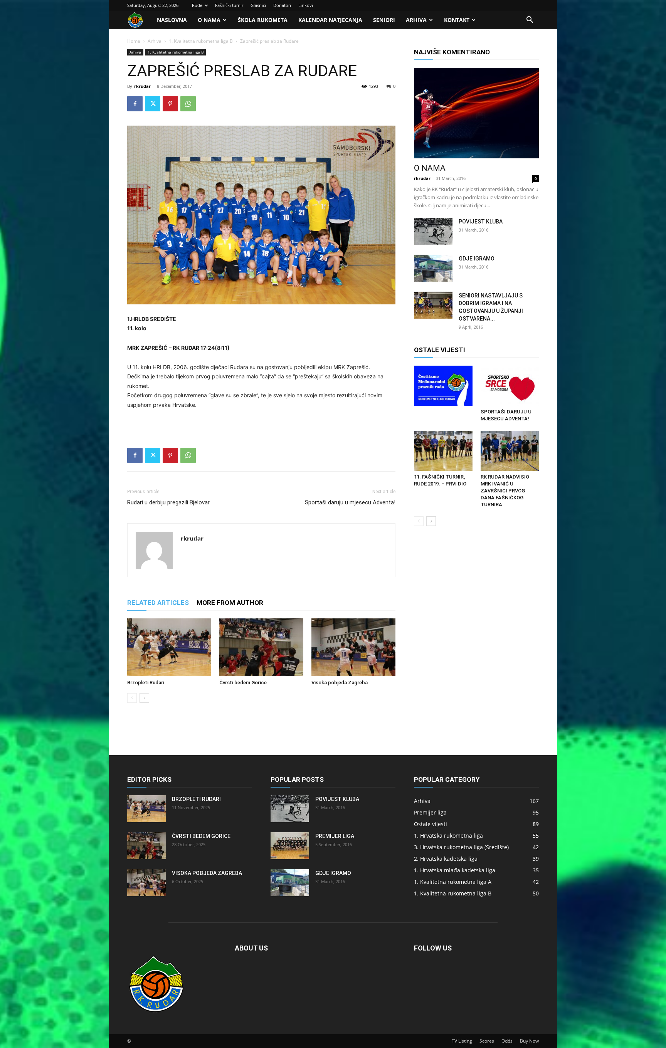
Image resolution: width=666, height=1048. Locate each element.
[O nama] (476, 113)
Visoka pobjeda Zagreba (339, 682)
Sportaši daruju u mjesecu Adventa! (350, 502)
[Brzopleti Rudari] (169, 647)
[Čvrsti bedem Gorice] (261, 647)
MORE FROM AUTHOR (230, 602)
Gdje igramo (476, 258)
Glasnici (258, 5)
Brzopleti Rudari (145, 682)
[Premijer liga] (290, 845)
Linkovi (305, 5)
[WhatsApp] (188, 103)
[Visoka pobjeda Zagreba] (353, 647)
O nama (209, 20)
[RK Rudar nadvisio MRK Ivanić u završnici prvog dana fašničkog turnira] (510, 451)
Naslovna (172, 20)
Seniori (384, 20)
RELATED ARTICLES (158, 602)
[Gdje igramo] (433, 268)
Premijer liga (334, 836)
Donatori (282, 5)
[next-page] (144, 698)
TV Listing (462, 1041)
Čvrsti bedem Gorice (243, 682)
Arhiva (416, 20)
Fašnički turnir (229, 5)
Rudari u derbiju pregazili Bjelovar (168, 502)
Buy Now (529, 1041)
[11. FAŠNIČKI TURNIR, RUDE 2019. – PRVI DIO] (443, 451)
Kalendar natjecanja (330, 20)
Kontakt (456, 20)
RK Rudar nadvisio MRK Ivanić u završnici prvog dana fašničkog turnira (505, 490)
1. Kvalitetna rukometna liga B (201, 41)
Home (133, 41)
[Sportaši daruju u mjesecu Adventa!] (510, 386)
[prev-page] (132, 698)
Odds (507, 1041)
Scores (486, 1041)
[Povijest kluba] (433, 231)
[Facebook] (135, 103)
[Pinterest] (170, 103)
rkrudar (142, 86)
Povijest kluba (481, 221)
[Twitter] (152, 103)
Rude (197, 5)
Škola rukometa (263, 20)
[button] (529, 20)
